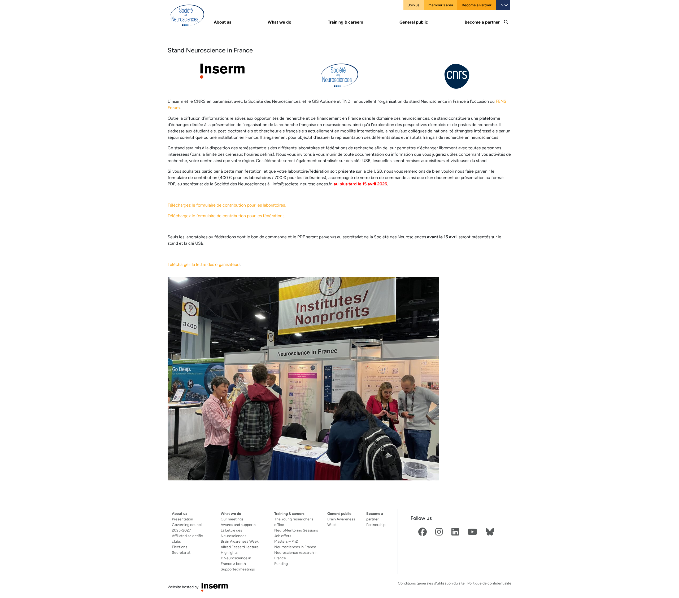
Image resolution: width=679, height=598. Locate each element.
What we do (231, 513)
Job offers (282, 536)
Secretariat (181, 552)
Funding (281, 563)
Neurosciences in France (295, 547)
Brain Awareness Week (240, 541)
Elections (179, 547)
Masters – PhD (286, 541)
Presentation (182, 519)
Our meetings (232, 519)
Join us (414, 5)
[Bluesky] (490, 532)
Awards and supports (238, 525)
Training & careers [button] (345, 22)
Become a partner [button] (482, 22)
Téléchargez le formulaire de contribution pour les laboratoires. (227, 205)
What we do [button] (279, 22)
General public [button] (413, 22)
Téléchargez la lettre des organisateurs (204, 264)
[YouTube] (472, 532)
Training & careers (289, 513)
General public (339, 513)
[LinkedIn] (455, 532)
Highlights (229, 552)
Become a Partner (476, 5)
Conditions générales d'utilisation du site (431, 583)
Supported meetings (238, 569)
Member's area (440, 5)
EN (501, 5)
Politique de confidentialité (489, 583)
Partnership (375, 525)
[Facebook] (422, 532)
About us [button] (222, 22)
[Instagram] (439, 532)
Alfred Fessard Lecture (240, 547)
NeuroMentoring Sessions (296, 530)
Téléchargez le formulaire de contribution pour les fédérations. (226, 215)
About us (179, 513)
